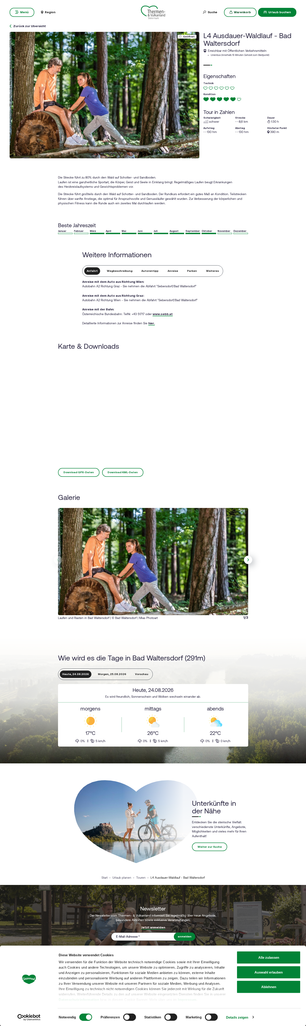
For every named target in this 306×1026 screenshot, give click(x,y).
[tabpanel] (153, 715)
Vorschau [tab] (141, 674)
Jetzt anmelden (153, 927)
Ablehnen (268, 987)
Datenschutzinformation (79, 1000)
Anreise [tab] (173, 270)
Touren (141, 877)
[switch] (129, 1017)
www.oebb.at (163, 314)
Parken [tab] (192, 270)
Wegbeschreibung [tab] (119, 270)
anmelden (185, 936)
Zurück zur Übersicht (29, 26)
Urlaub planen (121, 877)
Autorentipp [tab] (149, 270)
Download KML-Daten (123, 472)
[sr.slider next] (248, 560)
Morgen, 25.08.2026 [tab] (112, 674)
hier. (151, 323)
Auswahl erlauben (268, 972)
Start (104, 877)
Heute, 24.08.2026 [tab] (75, 674)
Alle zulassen (268, 957)
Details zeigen (237, 1017)
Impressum (187, 1000)
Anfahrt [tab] (92, 270)
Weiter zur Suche (210, 846)
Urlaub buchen (279, 12)
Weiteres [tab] (212, 270)
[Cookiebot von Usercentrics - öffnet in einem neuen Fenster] (29, 1017)
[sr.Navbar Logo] (153, 12)
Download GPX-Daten (78, 472)
